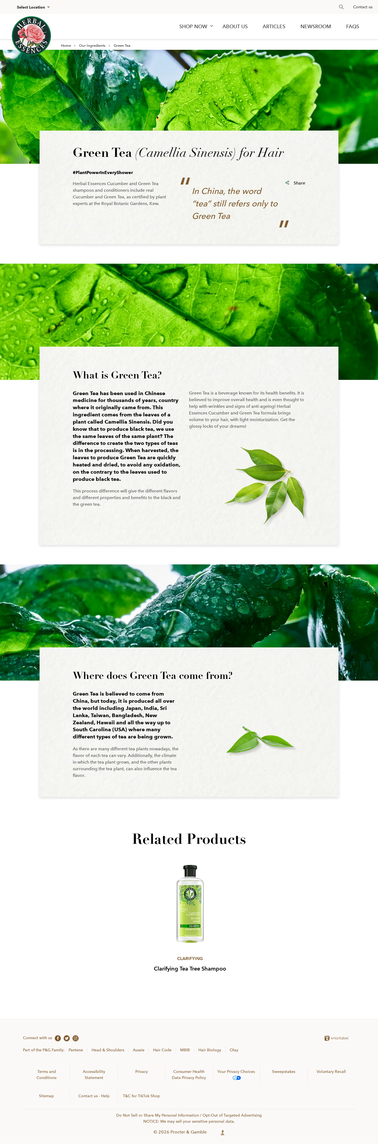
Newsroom (316, 27)
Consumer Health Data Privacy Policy (189, 1074)
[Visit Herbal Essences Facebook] (56, 1037)
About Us (235, 27)
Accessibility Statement (94, 1074)
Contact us (362, 6)
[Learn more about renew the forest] (31, 35)
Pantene (76, 1049)
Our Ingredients (92, 45)
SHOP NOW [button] (193, 27)
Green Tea (122, 45)
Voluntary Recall (331, 1071)
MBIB (185, 1049)
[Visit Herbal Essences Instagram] (74, 1037)
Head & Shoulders (108, 1049)
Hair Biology (209, 1049)
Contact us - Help (94, 1095)
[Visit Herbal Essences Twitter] (65, 1037)
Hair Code (162, 1049)
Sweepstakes (283, 1071)
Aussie (138, 1049)
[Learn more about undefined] (223, 1132)
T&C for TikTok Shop (141, 1095)
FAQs (352, 27)
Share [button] (299, 183)
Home (66, 45)
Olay (234, 1049)
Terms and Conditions (46, 1074)
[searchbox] (338, 7)
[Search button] (341, 7)
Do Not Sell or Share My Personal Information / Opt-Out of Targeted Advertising (189, 1115)
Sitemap (46, 1095)
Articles (274, 27)
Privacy (141, 1071)
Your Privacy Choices (236, 1071)
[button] (32, 7)
